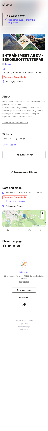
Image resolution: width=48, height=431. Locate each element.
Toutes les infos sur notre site (15, 122)
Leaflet (34, 226)
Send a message (24, 290)
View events (24, 297)
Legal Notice (24, 324)
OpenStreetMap (41, 226)
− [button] (42, 216)
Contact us (24, 330)
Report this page (24, 327)
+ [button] (42, 213)
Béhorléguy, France (14, 206)
